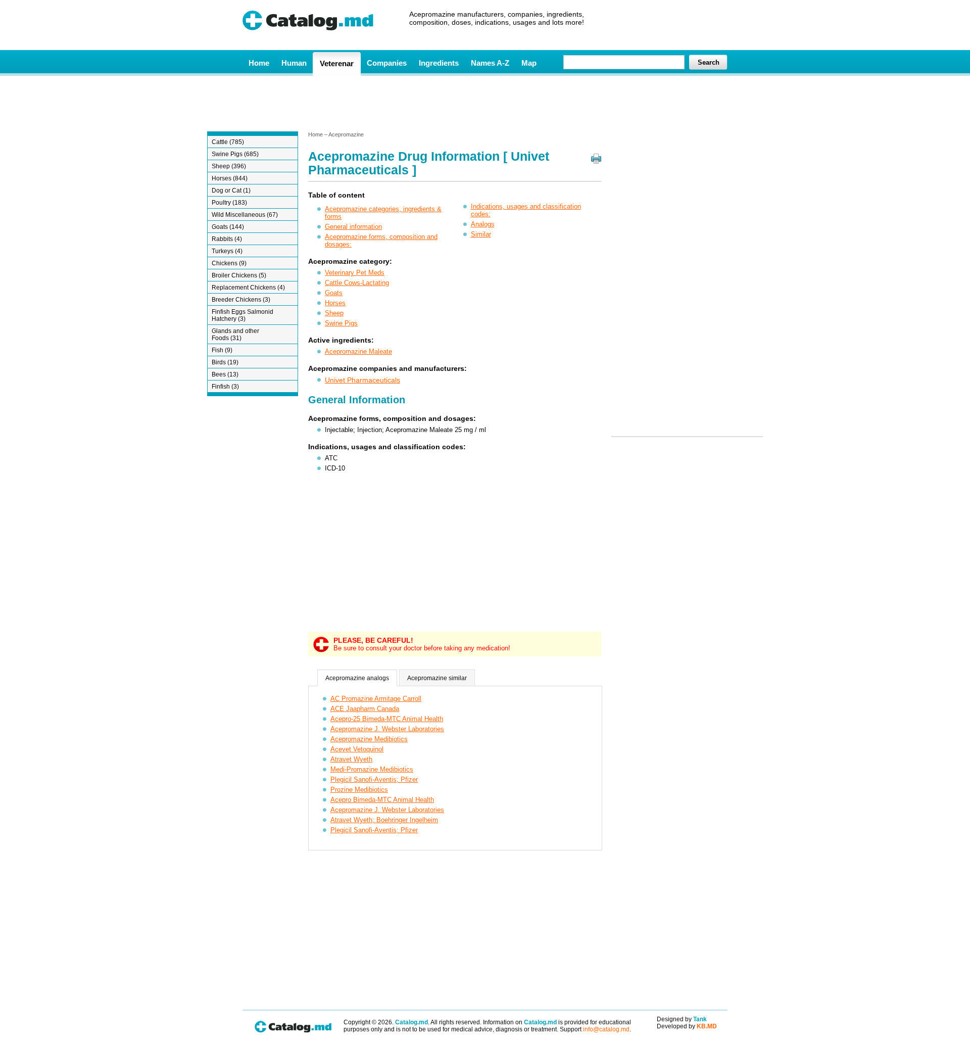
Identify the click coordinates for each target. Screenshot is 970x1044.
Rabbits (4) (227, 239)
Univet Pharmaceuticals (362, 380)
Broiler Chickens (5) (239, 275)
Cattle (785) (228, 142)
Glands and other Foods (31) (235, 334)
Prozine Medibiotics (359, 789)
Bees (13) (225, 374)
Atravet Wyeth (351, 759)
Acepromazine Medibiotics (369, 739)
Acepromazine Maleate (358, 351)
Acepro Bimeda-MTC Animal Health (382, 799)
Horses (335, 303)
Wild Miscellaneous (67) (245, 214)
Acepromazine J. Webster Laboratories (387, 729)
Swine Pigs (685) (235, 154)
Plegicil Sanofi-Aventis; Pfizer (374, 779)
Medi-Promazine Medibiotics (371, 769)
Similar (481, 234)
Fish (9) (222, 350)
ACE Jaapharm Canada (364, 709)
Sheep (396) (229, 166)
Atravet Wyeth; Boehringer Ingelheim (384, 820)
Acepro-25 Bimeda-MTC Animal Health (386, 719)
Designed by (682, 1019)
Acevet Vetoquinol (356, 749)
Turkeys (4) (227, 251)
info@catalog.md (606, 1029)
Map (529, 63)
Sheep (334, 313)
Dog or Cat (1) (231, 190)
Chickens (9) (229, 263)
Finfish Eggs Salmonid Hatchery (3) (242, 315)
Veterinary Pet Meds (354, 272)
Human (294, 63)
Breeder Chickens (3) (241, 299)
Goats (334, 293)
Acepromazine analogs (357, 678)
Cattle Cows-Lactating (357, 283)
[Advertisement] (484, 102)
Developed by (687, 1026)
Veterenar (337, 63)
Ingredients (439, 63)
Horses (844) (230, 178)
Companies (387, 63)
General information (353, 226)
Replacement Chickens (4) (248, 287)
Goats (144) (228, 226)
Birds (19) (225, 362)
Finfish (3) (225, 386)
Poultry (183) (229, 202)
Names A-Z (490, 63)
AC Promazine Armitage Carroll (375, 698)
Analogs (483, 224)
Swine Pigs (341, 323)
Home (259, 63)
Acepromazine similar (437, 678)
